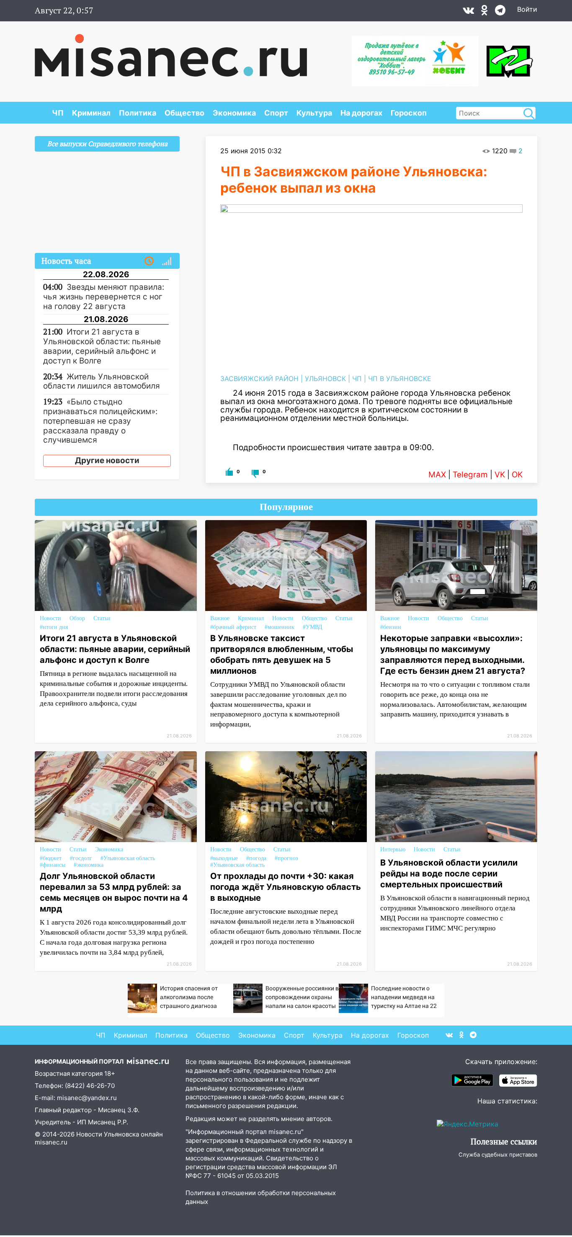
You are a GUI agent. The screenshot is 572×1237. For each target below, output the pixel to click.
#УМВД (312, 627)
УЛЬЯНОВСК (325, 378)
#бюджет (51, 858)
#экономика (88, 865)
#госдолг (81, 858)
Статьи (102, 618)
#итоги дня (54, 627)
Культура (314, 112)
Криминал (91, 112)
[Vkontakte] (468, 12)
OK (517, 474)
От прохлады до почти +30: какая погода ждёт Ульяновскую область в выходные (285, 887)
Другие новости (107, 460)
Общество (184, 112)
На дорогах (361, 112)
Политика (137, 112)
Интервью (392, 849)
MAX (437, 474)
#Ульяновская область (127, 858)
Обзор (77, 618)
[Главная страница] (171, 51)
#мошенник (279, 627)
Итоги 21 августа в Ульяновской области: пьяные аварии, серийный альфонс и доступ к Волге (115, 649)
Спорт (276, 112)
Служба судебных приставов (498, 1154)
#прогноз (286, 858)
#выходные (224, 858)
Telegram (470, 474)
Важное (219, 618)
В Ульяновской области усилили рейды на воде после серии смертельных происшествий (449, 873)
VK (500, 474)
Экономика (234, 112)
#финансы (52, 865)
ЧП (58, 112)
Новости (50, 618)
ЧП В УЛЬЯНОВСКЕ (399, 378)
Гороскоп (409, 112)
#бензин (390, 627)
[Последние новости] (149, 261)
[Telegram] (500, 12)
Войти (527, 9)
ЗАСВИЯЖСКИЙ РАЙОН (259, 378)
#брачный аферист (233, 627)
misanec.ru (51, 1142)
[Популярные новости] (166, 261)
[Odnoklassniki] (484, 12)
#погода (256, 858)
